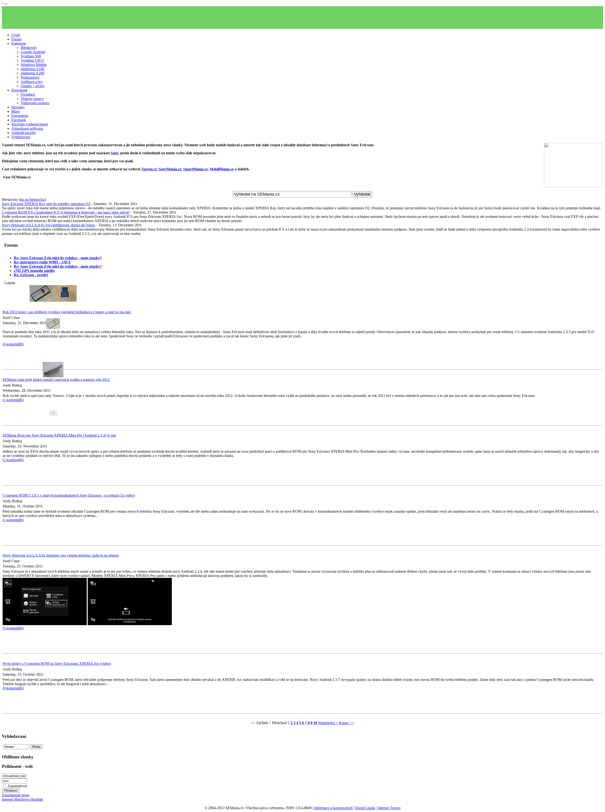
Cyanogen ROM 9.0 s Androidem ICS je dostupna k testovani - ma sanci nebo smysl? (66, 212)
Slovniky (18, 107)
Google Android (33, 52)
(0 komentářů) (13, 688)
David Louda (365, 808)
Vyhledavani (20, 137)
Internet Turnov (389, 808)
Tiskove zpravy (32, 99)
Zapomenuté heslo (15, 795)
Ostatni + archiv (33, 86)
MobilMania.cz (222, 169)
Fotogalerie (19, 116)
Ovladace (28, 94)
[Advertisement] (302, 17)
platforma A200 (32, 73)
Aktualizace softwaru (27, 128)
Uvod (15, 35)
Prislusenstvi (30, 77)
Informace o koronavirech (333, 808)
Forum (16, 39)
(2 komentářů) (13, 460)
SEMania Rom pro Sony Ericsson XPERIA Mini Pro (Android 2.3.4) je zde (59, 435)
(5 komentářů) (13, 628)
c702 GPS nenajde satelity (34, 271)
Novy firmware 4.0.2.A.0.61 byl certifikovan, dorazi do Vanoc (48, 225)
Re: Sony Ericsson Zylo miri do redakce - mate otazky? (58, 258)
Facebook (18, 120)
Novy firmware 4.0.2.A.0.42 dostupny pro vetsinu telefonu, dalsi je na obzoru (61, 555)
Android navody (23, 133)
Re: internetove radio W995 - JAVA (42, 262)
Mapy (15, 111)
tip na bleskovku (32, 200)
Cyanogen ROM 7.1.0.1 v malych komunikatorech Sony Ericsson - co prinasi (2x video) (69, 495)
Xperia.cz (149, 169)
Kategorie (18, 43)
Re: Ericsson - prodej (31, 275)
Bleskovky (29, 48)
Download (19, 90)
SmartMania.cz (195, 169)
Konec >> (346, 723)
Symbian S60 (31, 56)
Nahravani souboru (35, 103)
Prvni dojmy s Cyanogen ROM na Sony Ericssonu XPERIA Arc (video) (57, 664)
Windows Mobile (34, 65)
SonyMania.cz (170, 169)
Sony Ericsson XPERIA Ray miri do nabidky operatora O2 (46, 204)
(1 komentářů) (13, 520)
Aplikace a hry (32, 82)
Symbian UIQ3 (32, 60)
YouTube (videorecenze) (29, 124)
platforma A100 (32, 69)
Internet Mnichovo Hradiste (22, 799)
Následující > (328, 723)
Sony (114, 153)
